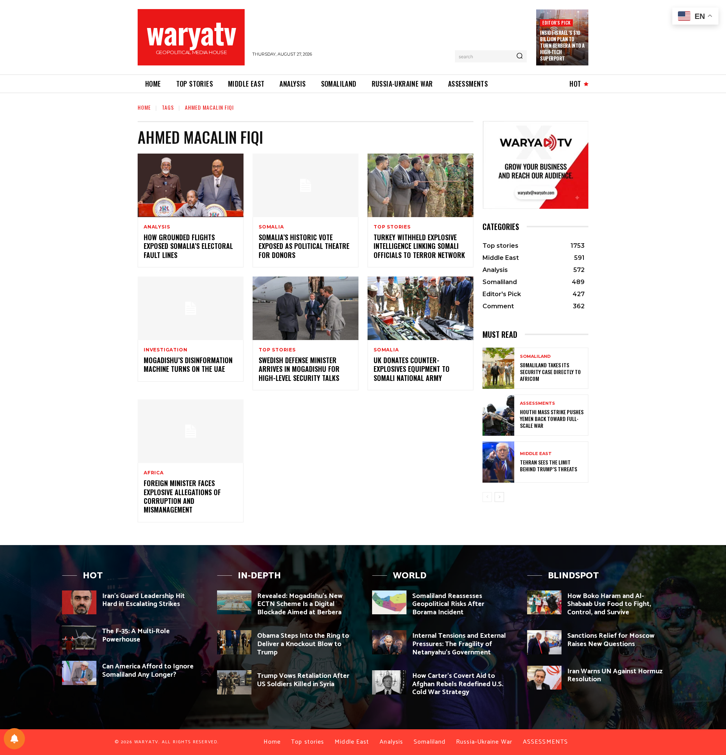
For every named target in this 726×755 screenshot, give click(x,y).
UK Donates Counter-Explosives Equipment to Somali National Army (412, 369)
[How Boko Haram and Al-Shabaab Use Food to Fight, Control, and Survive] (544, 602)
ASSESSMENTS (537, 403)
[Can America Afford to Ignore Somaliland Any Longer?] (79, 673)
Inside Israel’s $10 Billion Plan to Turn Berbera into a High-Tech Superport (562, 45)
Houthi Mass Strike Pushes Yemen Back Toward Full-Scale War (551, 418)
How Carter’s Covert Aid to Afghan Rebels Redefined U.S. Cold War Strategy (457, 684)
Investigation (165, 350)
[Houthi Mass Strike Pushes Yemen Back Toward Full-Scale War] (498, 415)
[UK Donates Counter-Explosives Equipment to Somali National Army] (420, 308)
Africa (154, 473)
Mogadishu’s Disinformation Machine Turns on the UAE (188, 364)
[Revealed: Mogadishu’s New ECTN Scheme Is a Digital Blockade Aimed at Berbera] (234, 602)
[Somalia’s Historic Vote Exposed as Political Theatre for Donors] (305, 185)
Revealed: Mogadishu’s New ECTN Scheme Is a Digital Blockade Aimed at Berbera (300, 604)
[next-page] (499, 497)
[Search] (519, 56)
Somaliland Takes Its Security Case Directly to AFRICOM (550, 371)
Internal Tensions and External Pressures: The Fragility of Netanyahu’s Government (459, 644)
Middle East (536, 454)
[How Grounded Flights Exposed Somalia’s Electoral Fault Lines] (191, 185)
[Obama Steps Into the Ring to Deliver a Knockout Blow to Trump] (234, 642)
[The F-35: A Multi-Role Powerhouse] (79, 637)
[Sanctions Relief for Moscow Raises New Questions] (544, 642)
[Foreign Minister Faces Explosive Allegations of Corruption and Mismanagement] (191, 431)
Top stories (392, 227)
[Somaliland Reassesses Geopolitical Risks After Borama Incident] (389, 602)
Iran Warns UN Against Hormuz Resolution (614, 675)
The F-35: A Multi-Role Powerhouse (136, 635)
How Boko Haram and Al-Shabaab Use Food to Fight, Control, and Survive (609, 604)
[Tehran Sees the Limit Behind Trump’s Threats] (498, 462)
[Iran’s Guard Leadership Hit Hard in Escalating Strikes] (79, 602)
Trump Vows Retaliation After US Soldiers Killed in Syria (303, 680)
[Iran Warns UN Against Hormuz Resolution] (544, 678)
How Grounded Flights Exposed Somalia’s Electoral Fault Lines (188, 246)
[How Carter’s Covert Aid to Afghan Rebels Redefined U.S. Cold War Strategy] (389, 682)
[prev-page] (487, 497)
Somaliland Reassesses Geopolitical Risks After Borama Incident (448, 604)
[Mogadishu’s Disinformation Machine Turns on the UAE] (191, 308)
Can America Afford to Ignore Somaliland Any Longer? (148, 670)
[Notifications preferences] (14, 738)
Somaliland (535, 356)
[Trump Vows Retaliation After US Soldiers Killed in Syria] (234, 682)
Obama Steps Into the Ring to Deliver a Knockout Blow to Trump (303, 644)
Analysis (157, 227)
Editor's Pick (556, 22)
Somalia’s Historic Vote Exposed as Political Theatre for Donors (304, 246)
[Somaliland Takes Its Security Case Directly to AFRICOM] (498, 368)
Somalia (271, 227)
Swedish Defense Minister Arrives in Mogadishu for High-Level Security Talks (299, 369)
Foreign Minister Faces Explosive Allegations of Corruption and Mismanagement (182, 496)
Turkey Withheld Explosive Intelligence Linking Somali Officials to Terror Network (419, 246)
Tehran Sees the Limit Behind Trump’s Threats (548, 465)
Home (144, 107)
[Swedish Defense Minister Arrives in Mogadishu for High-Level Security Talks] (305, 308)
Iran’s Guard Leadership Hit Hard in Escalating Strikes (143, 600)
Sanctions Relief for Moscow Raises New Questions (611, 640)
